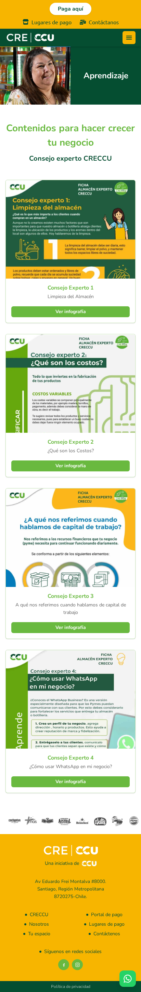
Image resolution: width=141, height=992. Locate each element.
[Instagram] (77, 964)
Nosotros (39, 924)
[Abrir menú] (129, 37)
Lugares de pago (51, 21)
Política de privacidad (70, 986)
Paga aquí (70, 9)
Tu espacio (39, 933)
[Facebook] (63, 964)
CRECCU (39, 914)
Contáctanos (104, 21)
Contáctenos (106, 933)
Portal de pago (107, 914)
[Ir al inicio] (30, 37)
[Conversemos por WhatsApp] (127, 978)
